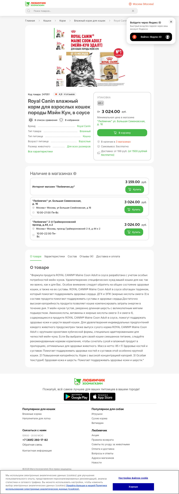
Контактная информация (37, 450)
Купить (137, 189)
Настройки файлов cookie (133, 478)
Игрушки (97, 413)
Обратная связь (32, 444)
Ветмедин (97, 422)
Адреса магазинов (103, 457)
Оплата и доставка (103, 448)
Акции (95, 435)
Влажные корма (32, 413)
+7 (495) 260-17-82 (35, 440)
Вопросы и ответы (102, 453)
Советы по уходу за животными (111, 444)
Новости (97, 462)
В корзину (125, 132)
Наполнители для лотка (36, 418)
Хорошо (133, 486)
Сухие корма (99, 418)
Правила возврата (103, 439)
